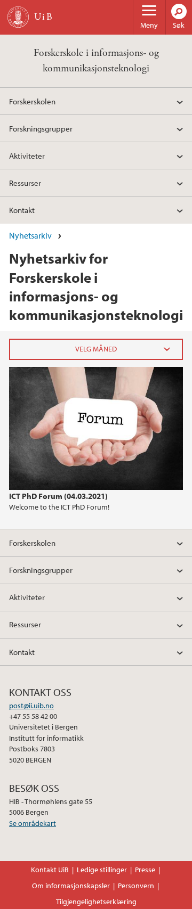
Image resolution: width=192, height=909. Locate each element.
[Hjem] (18, 17)
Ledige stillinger (102, 869)
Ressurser (25, 182)
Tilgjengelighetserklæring (96, 901)
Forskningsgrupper (41, 128)
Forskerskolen (32, 101)
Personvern (136, 885)
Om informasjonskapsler (71, 885)
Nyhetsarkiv (30, 235)
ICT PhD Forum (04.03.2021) (58, 495)
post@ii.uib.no (31, 705)
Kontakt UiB (50, 869)
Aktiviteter (27, 155)
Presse (145, 869)
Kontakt (22, 209)
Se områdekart (32, 823)
